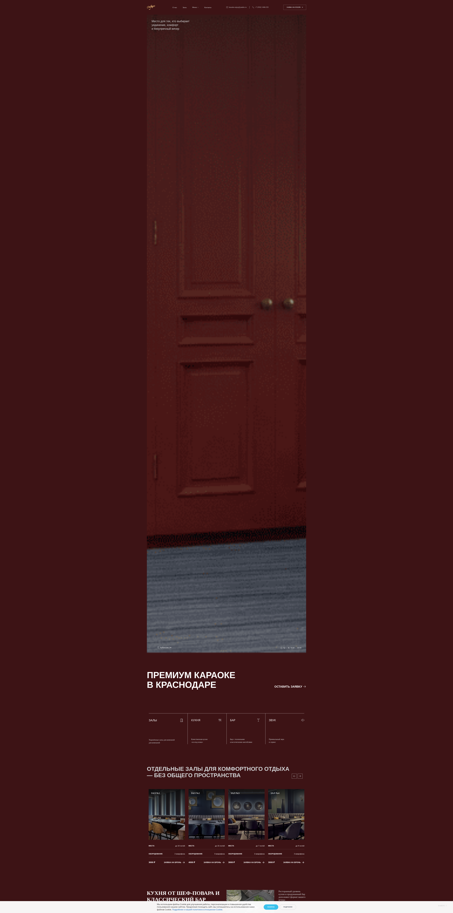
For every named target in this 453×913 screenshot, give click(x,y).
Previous (294, 776)
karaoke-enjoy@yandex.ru (238, 7)
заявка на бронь (170, 862)
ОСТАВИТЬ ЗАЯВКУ (288, 686)
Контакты (207, 7)
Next (300, 776)
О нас (174, 7)
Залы (185, 7)
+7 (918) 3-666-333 (261, 7)
